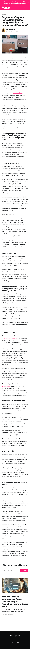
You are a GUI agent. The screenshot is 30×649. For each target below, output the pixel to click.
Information (5, 14)
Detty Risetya (10, 29)
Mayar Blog (13, 635)
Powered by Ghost (15, 642)
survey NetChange (18, 93)
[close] (28, 2)
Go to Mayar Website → (18, 639)
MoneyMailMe (6, 386)
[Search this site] (24, 8)
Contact (9, 639)
